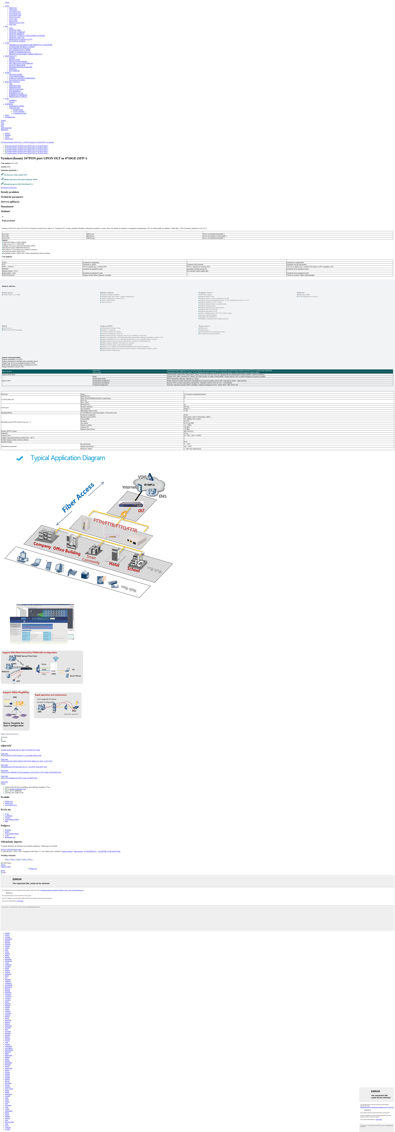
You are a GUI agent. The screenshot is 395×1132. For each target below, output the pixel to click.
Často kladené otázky (12, 819)
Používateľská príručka (16, 106)
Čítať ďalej (4, 754)
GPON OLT (13, 10)
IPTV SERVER (14, 71)
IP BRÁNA (13, 69)
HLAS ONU (13, 21)
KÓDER (12, 58)
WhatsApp (33, 869)
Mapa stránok (78, 851)
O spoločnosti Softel (19, 113)
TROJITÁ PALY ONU (16, 23)
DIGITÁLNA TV (11, 56)
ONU (3, 124)
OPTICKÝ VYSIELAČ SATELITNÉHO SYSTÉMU (27, 35)
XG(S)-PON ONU (15, 15)
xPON (7, 6)
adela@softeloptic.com (18, 789)
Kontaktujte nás (10, 117)
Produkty (8, 135)
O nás (7, 98)
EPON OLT (13, 8)
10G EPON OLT (14, 11)
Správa (3, 865)
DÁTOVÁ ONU (14, 17)
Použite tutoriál (18, 110)
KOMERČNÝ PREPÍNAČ (18, 95)
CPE (10, 84)
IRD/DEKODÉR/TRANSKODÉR (20, 67)
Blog (6, 821)
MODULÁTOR (14, 60)
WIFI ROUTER (6, 128)
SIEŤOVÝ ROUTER (16, 89)
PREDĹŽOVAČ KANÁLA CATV (20, 39)
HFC (6, 26)
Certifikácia (13, 100)
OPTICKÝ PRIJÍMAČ (16, 34)
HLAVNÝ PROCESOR (17, 65)
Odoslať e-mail (6, 867)
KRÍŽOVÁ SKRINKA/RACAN (20, 52)
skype (3, 870)
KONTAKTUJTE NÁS (9, 188)
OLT (2, 122)
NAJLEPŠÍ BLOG (90, 851)
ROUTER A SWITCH (12, 82)
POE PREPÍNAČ (15, 91)
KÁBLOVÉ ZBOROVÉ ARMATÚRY (22, 78)
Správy (7, 115)
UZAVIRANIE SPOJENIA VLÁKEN (22, 47)
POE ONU (12, 24)
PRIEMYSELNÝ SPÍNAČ (18, 97)
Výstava (11, 102)
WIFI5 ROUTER (15, 85)
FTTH (7, 43)
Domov (7, 133)
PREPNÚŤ (4, 130)
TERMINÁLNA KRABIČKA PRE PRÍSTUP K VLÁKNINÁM (30, 45)
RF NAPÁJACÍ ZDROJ (17, 41)
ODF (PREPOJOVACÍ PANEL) (20, 48)
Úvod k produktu (18, 111)
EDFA (11, 28)
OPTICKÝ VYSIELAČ (17, 32)
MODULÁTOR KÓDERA (18, 61)
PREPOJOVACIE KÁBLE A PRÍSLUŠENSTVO (25, 54)
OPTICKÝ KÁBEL (15, 74)
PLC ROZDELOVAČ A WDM (19, 50)
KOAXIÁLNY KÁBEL (17, 80)
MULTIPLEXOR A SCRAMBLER (21, 63)
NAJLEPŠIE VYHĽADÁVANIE (109, 851)
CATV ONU (13, 19)
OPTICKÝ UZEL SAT (16, 37)
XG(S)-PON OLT (15, 13)
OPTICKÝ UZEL (15, 30)
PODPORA (9, 104)
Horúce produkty (67, 851)
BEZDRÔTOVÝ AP (16, 93)
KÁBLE (8, 72)
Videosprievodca (14, 108)
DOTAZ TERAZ (6, 849)
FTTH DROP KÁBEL (16, 76)
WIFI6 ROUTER (15, 87)
